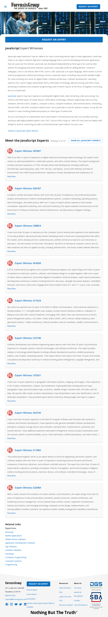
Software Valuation (13, 550)
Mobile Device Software (15, 539)
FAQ (60, 592)
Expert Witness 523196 (28, 338)
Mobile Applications (13, 536)
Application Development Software (20, 543)
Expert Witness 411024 (28, 300)
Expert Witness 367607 (28, 151)
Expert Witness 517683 (28, 450)
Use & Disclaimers (81, 605)
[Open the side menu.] (5, 6)
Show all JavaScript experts (85, 140)
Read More (11, 176)
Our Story (77, 588)
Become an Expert (66, 605)
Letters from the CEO (65, 599)
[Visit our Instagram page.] (11, 605)
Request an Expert (88, 6)
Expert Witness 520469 (28, 487)
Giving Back (31, 599)
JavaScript (12, 96)
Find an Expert (32, 590)
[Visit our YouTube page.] (16, 605)
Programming (11, 564)
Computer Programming (15, 557)
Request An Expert (38, 584)
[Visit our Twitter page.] (20, 605)
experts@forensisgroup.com (16, 599)
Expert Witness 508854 (28, 225)
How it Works (32, 594)
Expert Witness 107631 (28, 375)
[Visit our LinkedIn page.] (25, 605)
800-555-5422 (10, 595)
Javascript (9, 532)
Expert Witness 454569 (28, 263)
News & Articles (65, 588)
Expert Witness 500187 (28, 188)
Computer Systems (13, 561)
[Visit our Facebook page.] (6, 605)
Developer (9, 554)
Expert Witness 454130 (28, 412)
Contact (77, 600)
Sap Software (11, 546)
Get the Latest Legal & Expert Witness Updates (40, 605)
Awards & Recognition (78, 594)
